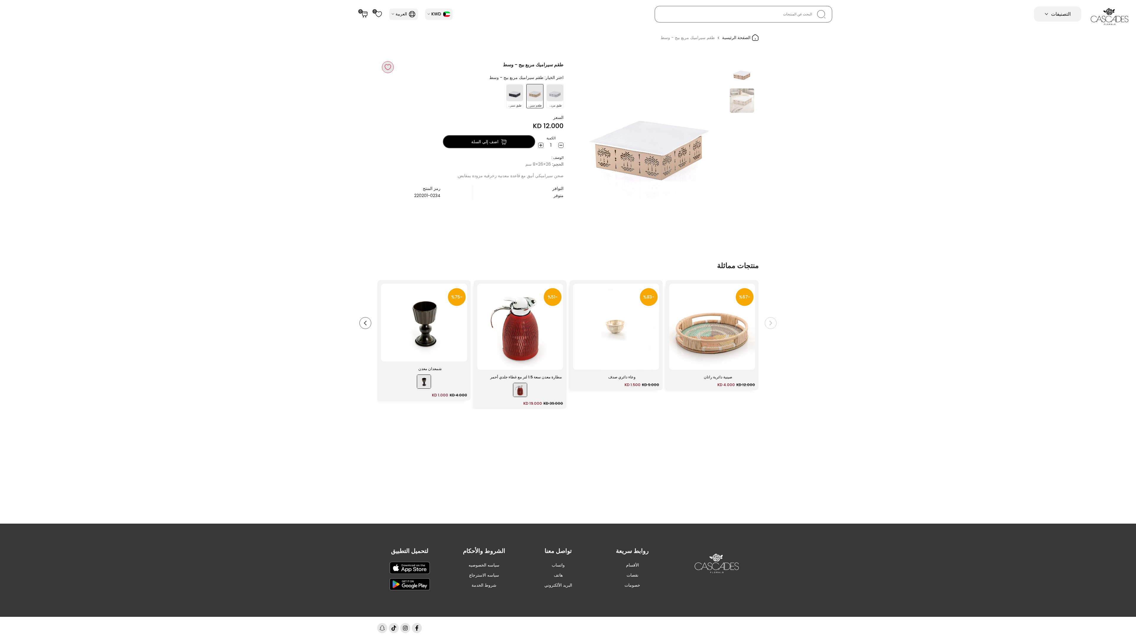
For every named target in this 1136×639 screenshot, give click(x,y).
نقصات (632, 575)
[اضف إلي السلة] (677, 362)
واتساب (558, 565)
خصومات (632, 585)
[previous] (715, 138)
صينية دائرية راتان (718, 377)
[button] (388, 67)
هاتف (558, 575)
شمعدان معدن (430, 369)
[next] (584, 138)
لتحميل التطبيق (409, 551)
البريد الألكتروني (558, 585)
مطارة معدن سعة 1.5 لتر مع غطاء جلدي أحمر (526, 377)
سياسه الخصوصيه (484, 565)
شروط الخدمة (484, 585)
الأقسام (632, 565)
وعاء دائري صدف (621, 377)
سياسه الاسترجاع (484, 575)
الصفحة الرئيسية (737, 38)
